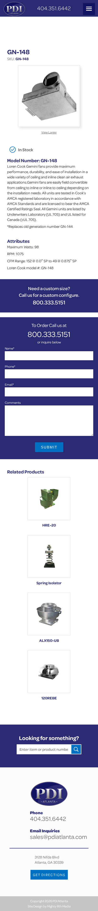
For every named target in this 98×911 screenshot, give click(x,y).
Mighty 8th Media (59, 906)
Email (9, 384)
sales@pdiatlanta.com (58, 837)
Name (9, 348)
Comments (13, 402)
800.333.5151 (49, 302)
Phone (10, 366)
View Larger (49, 132)
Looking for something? (49, 738)
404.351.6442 (54, 8)
